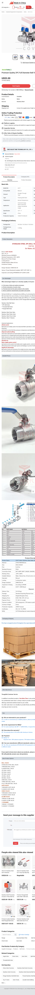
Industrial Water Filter (21, 938)
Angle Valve (6, 956)
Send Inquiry (16, 86)
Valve (25, 11)
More (3, 983)
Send (15, 843)
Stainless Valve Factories (9, 972)
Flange (3, 938)
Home (3, 11)
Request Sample (29, 89)
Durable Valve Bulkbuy (28, 980)
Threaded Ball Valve (8, 960)
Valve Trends (16, 980)
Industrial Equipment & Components (14, 11)
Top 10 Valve (6, 980)
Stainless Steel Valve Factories (24, 968)
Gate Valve (19, 941)
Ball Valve (30, 11)
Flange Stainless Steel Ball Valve (11, 976)
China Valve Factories (8, 968)
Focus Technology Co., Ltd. (21, 988)
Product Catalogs (24, 934)
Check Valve (5, 941)
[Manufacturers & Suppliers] (17, 2)
